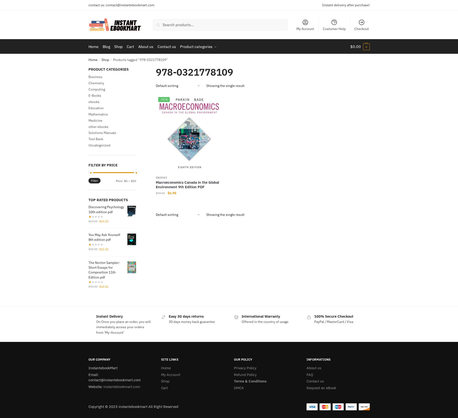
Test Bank (95, 139)
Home (93, 60)
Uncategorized (99, 145)
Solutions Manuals (102, 133)
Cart (164, 388)
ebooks (161, 177)
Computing (96, 89)
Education (96, 108)
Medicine (95, 120)
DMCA (239, 388)
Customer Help (334, 29)
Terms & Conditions (250, 381)
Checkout (361, 29)
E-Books (94, 95)
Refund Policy (245, 374)
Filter (94, 180)
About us (314, 368)
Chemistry (96, 83)
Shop (105, 60)
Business (95, 77)
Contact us (315, 381)
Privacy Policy (245, 368)
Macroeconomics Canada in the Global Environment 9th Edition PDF (187, 184)
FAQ (310, 374)
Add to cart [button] (189, 202)
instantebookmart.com (121, 386)
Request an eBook (321, 388)
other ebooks (98, 127)
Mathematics (98, 114)
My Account (305, 29)
